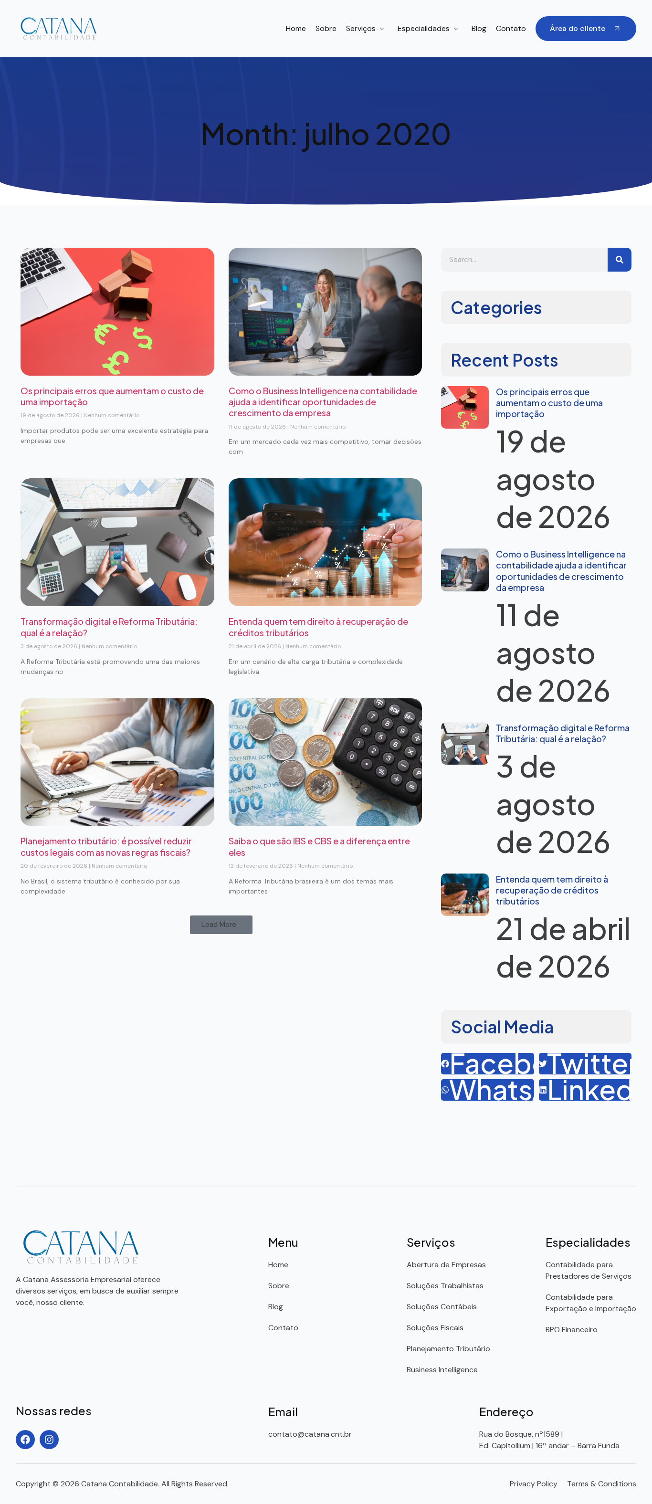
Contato (511, 28)
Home (296, 28)
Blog (479, 28)
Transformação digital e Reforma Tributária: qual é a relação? (563, 733)
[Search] (619, 260)
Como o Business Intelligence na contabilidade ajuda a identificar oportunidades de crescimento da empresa (323, 402)
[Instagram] (49, 1439)
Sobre (326, 28)
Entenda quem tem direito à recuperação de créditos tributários (552, 890)
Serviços (361, 28)
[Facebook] (25, 1439)
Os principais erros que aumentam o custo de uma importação (549, 403)
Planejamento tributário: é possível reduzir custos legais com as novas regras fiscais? (106, 846)
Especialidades (424, 28)
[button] (221, 924)
